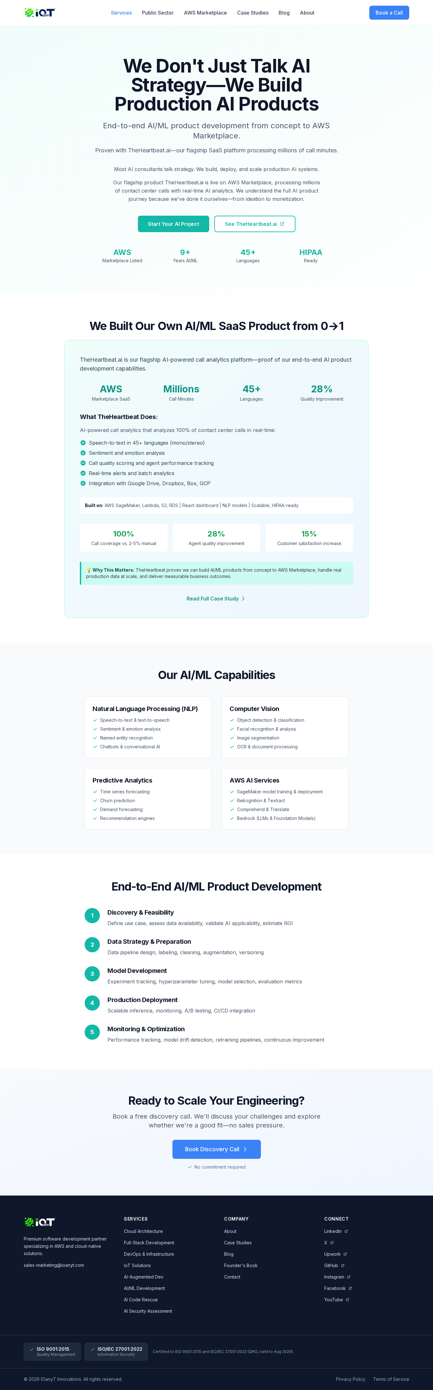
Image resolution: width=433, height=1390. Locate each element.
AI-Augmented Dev (144, 1276)
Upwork (332, 1254)
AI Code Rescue (141, 1299)
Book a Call (389, 13)
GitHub (331, 1265)
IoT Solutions (137, 1265)
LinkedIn (333, 1231)
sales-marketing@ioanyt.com (54, 1265)
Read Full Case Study (213, 598)
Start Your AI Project (173, 224)
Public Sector (158, 13)
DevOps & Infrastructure (149, 1254)
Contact (232, 1276)
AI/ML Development (144, 1288)
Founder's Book (241, 1265)
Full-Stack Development (149, 1242)
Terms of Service (391, 1379)
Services (121, 13)
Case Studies (252, 13)
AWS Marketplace (205, 13)
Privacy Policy (350, 1379)
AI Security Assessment (148, 1311)
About (307, 13)
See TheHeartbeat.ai (251, 224)
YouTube (333, 1299)
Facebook (335, 1288)
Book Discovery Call (212, 1149)
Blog (284, 13)
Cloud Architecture (143, 1231)
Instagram (334, 1276)
